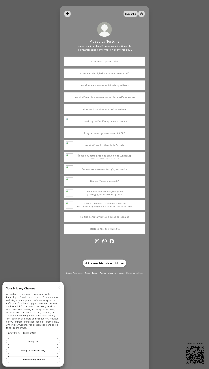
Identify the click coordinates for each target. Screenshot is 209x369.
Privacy (95, 273)
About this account (116, 273)
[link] (97, 241)
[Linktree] (67, 14)
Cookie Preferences (74, 273)
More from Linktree (134, 273)
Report (87, 273)
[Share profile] (141, 14)
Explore (103, 273)
